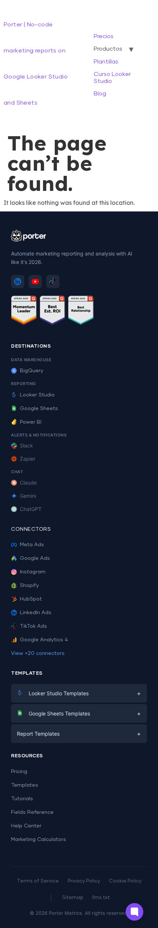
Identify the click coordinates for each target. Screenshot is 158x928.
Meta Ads (32, 544)
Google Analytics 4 (44, 639)
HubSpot (31, 599)
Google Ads (35, 558)
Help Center (26, 826)
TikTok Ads (33, 626)
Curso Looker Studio (112, 77)
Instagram (33, 571)
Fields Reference (32, 812)
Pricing (19, 771)
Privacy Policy (84, 881)
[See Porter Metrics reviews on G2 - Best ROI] (52, 311)
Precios (104, 36)
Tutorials (22, 798)
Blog (100, 94)
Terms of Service (38, 881)
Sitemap (72, 897)
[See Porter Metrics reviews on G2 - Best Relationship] (81, 311)
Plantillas (106, 62)
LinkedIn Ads (35, 612)
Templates (24, 785)
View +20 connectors (38, 653)
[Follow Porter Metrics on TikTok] (53, 281)
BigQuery (31, 370)
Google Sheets (39, 408)
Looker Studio (37, 395)
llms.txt (101, 897)
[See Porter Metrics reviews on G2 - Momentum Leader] (24, 311)
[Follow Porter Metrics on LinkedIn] (17, 281)
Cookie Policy (125, 881)
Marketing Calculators (38, 839)
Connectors (31, 529)
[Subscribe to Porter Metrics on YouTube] (35, 281)
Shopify (29, 585)
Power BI (31, 422)
